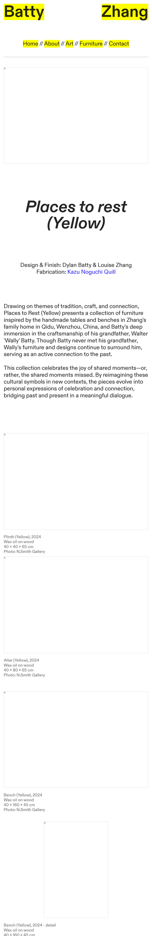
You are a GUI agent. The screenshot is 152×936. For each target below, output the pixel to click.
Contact (119, 44)
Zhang (124, 12)
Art (69, 44)
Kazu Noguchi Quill (91, 272)
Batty (24, 12)
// (88, 44)
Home (30, 44)
